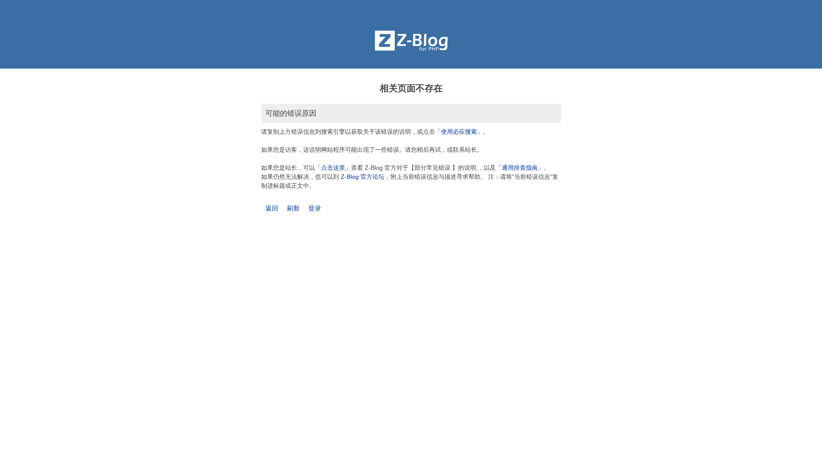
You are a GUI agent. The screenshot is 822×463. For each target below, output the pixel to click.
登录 (314, 208)
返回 (271, 208)
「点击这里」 (333, 167)
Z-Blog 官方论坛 (362, 176)
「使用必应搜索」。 (462, 131)
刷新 (293, 208)
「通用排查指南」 (520, 167)
